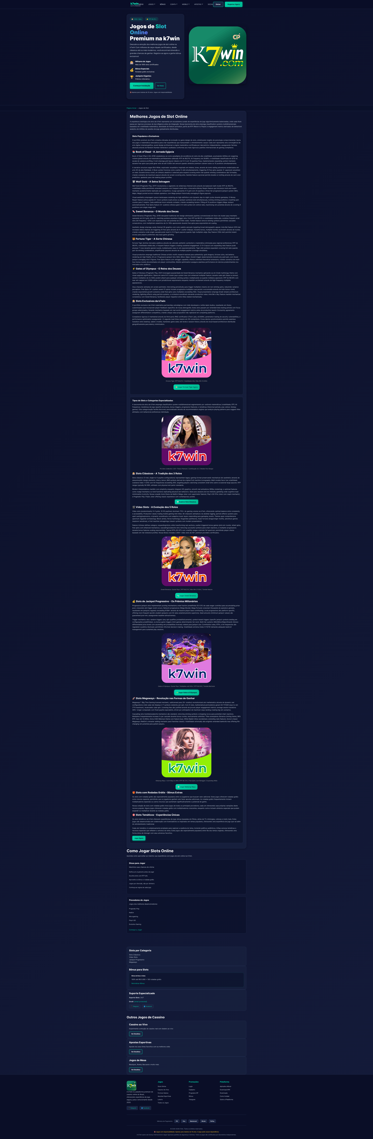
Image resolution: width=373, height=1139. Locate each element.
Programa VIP (193, 1093)
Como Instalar (224, 1096)
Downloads (224, 1093)
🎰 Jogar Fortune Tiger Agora (187, 387)
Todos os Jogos (163, 1103)
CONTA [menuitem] (173, 4)
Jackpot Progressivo (136, 960)
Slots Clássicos (134, 955)
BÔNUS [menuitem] (162, 4)
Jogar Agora (138, 838)
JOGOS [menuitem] (151, 4)
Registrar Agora (234, 4)
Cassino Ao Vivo (163, 1090)
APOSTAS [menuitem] (198, 4)
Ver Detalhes (135, 1034)
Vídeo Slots (133, 957)
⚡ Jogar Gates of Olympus (186, 692)
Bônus (191, 1096)
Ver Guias (160, 86)
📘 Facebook (148, 1006)
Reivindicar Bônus (138, 983)
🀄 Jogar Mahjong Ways (186, 787)
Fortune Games (163, 1093)
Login (191, 1086)
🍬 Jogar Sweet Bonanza (186, 596)
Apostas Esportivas (164, 1096)
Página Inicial (131, 108)
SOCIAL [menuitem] (211, 4)
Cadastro (192, 1090)
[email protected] (140, 1002)
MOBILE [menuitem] (185, 4)
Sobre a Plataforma (226, 1099)
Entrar (218, 4)
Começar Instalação (141, 86)
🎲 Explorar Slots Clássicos (186, 502)
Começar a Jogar (135, 930)
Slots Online (162, 1086)
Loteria (160, 1099)
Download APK (225, 1090)
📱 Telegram (135, 1006)
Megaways (133, 962)
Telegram (192, 1099)
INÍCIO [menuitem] (141, 4)
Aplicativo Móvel (225, 1086)
